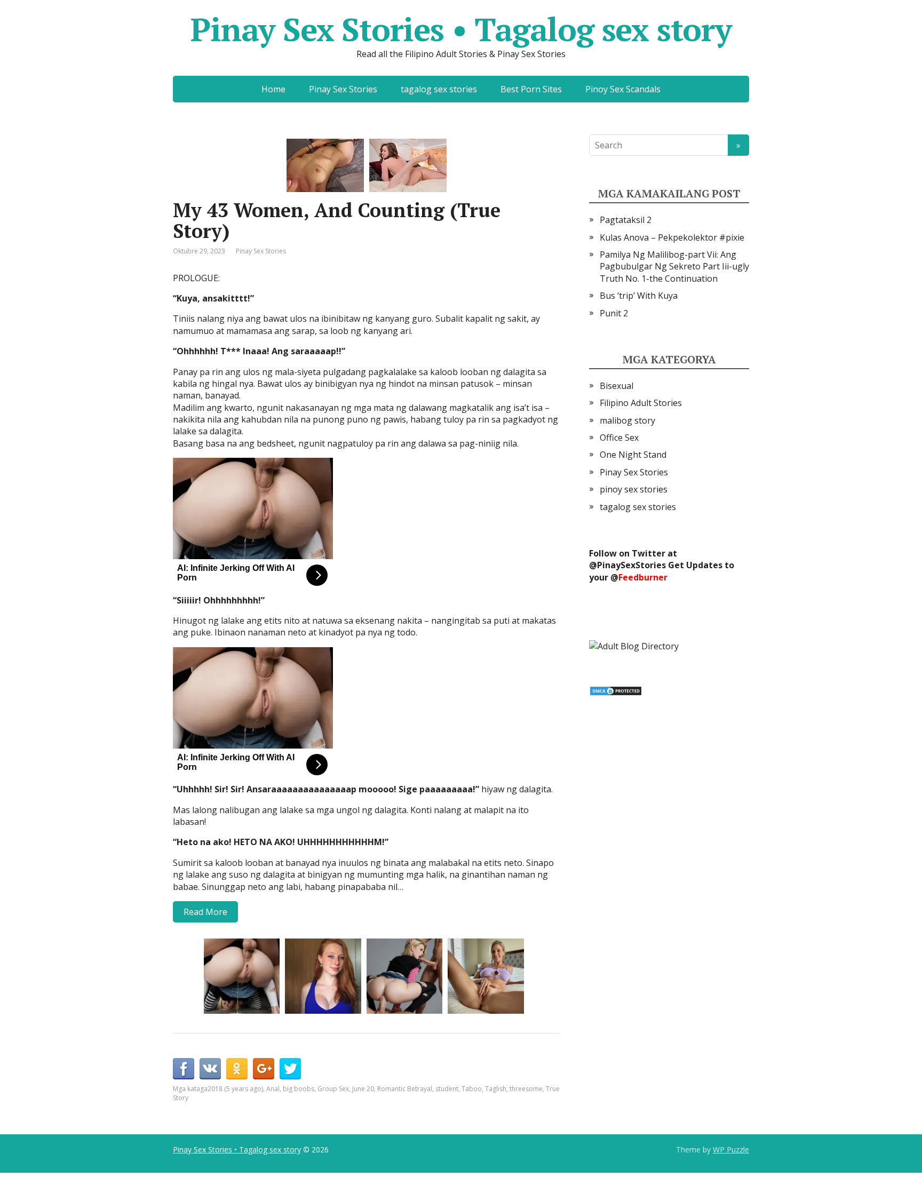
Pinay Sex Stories (343, 89)
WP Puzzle (731, 1149)
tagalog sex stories (439, 89)
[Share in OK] (237, 1068)
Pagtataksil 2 (625, 220)
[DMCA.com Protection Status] (615, 690)
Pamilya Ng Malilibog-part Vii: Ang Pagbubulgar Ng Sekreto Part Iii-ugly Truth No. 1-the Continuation (674, 266)
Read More (205, 912)
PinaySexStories (631, 565)
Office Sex (619, 437)
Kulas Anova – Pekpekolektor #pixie (672, 237)
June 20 (363, 1088)
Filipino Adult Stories (641, 403)
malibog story (627, 420)
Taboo (472, 1088)
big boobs (298, 1088)
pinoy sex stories (633, 489)
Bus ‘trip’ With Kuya (639, 295)
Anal (273, 1088)
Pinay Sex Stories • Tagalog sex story (461, 29)
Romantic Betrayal (404, 1088)
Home (273, 89)
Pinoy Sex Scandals (623, 89)
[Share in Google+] (263, 1068)
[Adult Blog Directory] (634, 645)
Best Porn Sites (531, 89)
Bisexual (616, 386)
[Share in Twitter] (290, 1068)
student (446, 1088)
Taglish (495, 1088)
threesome (526, 1088)
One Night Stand (633, 454)
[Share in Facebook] (183, 1068)
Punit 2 (614, 313)
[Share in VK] (210, 1068)
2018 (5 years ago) (235, 1088)
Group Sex (333, 1088)
